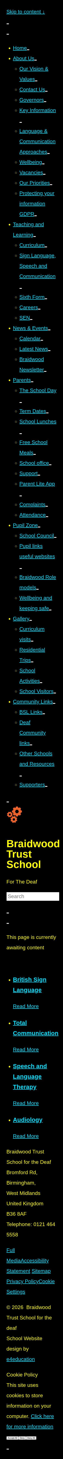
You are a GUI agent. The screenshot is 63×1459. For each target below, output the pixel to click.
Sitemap (41, 1271)
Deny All (31, 1438)
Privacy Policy (22, 1281)
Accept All (12, 1438)
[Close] (7, 923)
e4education (20, 1359)
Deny (22, 1438)
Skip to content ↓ (25, 12)
